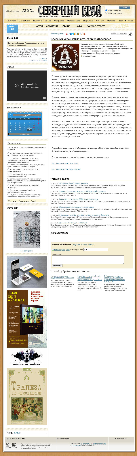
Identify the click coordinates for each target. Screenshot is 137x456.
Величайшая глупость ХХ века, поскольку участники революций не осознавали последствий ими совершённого (26, 181)
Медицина (88, 21)
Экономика (24, 21)
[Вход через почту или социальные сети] (61, 250)
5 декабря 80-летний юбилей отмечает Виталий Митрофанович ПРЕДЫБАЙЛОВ (90, 278)
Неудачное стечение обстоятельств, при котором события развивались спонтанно (24, 196)
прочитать (43, 58)
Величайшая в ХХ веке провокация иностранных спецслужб (22, 175)
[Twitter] (72, 34)
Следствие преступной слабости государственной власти (21, 191)
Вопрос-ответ (95, 26)
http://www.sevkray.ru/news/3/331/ (65, 164)
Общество (59, 21)
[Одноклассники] (75, 34)
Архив (66, 26)
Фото (78, 26)
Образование (73, 21)
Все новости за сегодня (38, 60)
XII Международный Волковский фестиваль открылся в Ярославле (83, 215)
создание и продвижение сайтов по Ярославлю (88, 444)
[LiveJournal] (81, 34)
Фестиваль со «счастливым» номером (73, 183)
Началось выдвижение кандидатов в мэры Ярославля (62, 277)
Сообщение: (57, 254)
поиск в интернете (115, 13)
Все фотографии (26, 251)
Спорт (48, 21)
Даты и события (47, 26)
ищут (17, 433)
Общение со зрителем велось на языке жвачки (76, 207)
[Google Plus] (83, 34)
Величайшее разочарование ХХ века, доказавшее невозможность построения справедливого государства (23, 160)
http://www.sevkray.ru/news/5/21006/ (66, 170)
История (100, 21)
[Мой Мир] (78, 34)
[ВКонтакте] (69, 34)
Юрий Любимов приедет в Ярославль (73, 223)
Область (111, 21)
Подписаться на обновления (83, 245)
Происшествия (126, 21)
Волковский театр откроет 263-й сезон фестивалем (78, 199)
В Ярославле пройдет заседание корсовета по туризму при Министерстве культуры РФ (114, 279)
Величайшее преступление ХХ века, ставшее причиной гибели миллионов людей (26, 166)
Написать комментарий (61, 245)
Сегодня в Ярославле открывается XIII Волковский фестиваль (82, 191)
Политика (11, 21)
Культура (37, 21)
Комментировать (57, 34)
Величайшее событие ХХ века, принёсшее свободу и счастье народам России (24, 154)
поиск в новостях (114, 11)
